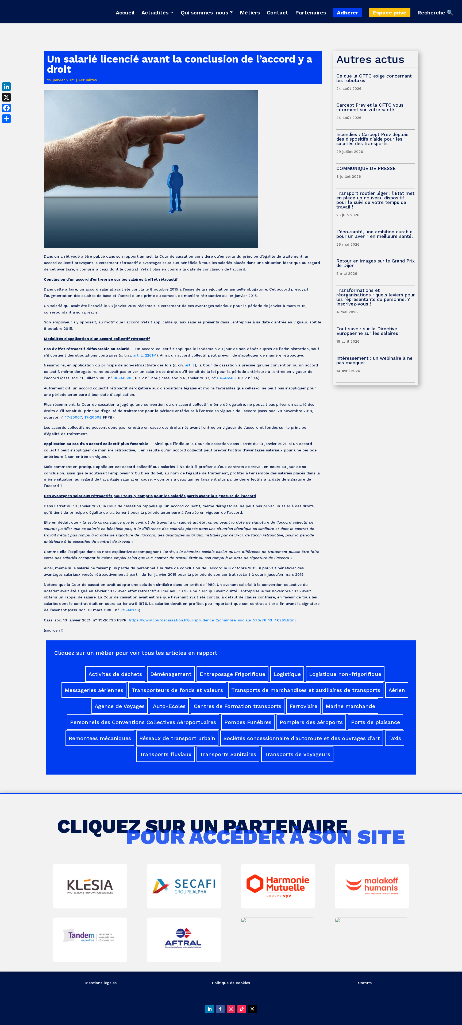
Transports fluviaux (165, 754)
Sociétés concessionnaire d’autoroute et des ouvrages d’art (302, 738)
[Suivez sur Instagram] (231, 1009)
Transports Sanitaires (228, 754)
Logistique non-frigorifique (345, 674)
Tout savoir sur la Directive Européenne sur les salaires (368, 331)
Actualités (154, 13)
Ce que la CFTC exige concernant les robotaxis (374, 78)
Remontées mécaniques (100, 738)
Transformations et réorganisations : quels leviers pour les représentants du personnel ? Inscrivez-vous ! (375, 297)
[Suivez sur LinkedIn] (209, 1009)
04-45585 (226, 378)
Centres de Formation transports (237, 706)
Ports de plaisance (375, 722)
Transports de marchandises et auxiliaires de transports (305, 690)
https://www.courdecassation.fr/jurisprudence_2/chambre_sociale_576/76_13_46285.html (212, 620)
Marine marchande (350, 706)
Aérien (396, 690)
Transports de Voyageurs (297, 754)
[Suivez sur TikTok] (241, 1009)
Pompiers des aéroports (311, 722)
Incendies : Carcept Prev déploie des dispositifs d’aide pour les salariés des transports (372, 139)
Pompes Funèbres (247, 722)
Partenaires (310, 13)
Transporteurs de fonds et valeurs (177, 690)
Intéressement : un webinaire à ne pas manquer (374, 360)
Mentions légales (101, 983)
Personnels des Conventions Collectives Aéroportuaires (143, 722)
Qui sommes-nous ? (207, 13)
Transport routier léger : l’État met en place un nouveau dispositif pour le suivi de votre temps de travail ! (375, 200)
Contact (277, 13)
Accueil (125, 13)
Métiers (250, 13)
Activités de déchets (115, 674)
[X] (6, 97)
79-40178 (130, 610)
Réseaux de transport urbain (177, 738)
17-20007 (73, 417)
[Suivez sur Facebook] (220, 1009)
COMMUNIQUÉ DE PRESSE (366, 168)
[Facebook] (6, 108)
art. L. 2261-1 (144, 355)
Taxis (394, 738)
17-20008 (93, 417)
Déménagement (170, 674)
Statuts (365, 983)
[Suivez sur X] (252, 1009)
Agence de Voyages (120, 706)
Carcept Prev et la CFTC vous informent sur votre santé (369, 107)
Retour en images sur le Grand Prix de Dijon (375, 263)
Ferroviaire (303, 706)
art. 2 (190, 365)
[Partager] (6, 118)
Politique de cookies (231, 983)
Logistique (287, 674)
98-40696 (123, 378)
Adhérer (347, 12)
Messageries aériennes (94, 690)
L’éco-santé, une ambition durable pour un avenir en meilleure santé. (374, 234)
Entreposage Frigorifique (232, 674)
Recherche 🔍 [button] (435, 13)
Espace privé (389, 12)
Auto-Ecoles (169, 706)
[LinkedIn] (6, 86)
